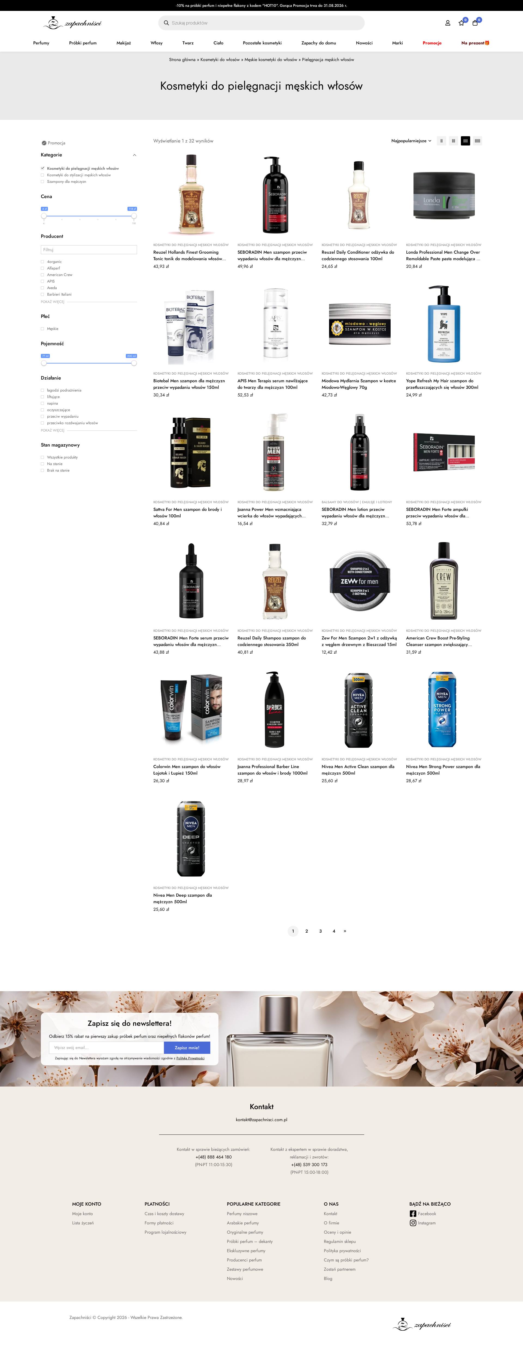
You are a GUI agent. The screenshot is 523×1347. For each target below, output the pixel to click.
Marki (397, 43)
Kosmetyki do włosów (220, 59)
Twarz (188, 43)
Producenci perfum (244, 1260)
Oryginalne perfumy (245, 1232)
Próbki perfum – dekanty (250, 1241)
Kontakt (330, 1214)
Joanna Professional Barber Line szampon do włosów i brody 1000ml (273, 769)
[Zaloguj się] (448, 23)
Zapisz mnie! (187, 1048)
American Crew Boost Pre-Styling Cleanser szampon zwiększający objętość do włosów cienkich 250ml (440, 644)
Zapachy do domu (319, 43)
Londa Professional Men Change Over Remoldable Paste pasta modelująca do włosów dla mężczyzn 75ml (443, 258)
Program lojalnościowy (165, 1232)
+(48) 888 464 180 (214, 1157)
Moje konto (82, 1214)
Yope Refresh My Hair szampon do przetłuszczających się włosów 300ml (442, 384)
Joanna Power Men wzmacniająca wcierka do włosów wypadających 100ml (270, 516)
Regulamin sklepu (340, 1241)
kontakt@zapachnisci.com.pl (261, 1120)
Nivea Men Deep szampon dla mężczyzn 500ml (182, 898)
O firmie (331, 1223)
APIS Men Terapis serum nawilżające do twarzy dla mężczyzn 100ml (273, 384)
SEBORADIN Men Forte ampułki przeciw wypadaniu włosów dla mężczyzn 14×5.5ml (437, 516)
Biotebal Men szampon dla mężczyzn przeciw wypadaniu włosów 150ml (189, 384)
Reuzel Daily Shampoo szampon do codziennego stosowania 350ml (272, 641)
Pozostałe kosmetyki (262, 43)
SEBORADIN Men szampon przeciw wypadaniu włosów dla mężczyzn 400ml (272, 258)
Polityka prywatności (342, 1251)
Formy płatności (159, 1223)
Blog (328, 1278)
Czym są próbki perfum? (346, 1260)
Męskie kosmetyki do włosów (271, 59)
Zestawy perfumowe (245, 1269)
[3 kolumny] (453, 140)
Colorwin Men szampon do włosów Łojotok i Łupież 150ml (186, 769)
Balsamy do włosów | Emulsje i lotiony (357, 502)
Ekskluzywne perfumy (246, 1251)
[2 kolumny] (441, 140)
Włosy (157, 43)
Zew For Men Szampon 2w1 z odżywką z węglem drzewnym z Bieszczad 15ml (359, 641)
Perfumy (41, 43)
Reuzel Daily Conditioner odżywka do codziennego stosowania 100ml (358, 255)
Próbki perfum (83, 43)
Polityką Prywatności (191, 1058)
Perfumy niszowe (242, 1214)
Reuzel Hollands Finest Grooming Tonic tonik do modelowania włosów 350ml (187, 258)
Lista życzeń (83, 1223)
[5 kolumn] (477, 140)
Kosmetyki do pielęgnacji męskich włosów (191, 244)
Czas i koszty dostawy (164, 1214)
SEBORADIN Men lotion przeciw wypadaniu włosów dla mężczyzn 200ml (353, 516)
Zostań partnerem (339, 1269)
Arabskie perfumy (243, 1223)
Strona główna (182, 59)
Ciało (218, 43)
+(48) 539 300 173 (309, 1164)
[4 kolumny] (465, 140)
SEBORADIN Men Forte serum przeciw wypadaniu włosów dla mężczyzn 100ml (191, 644)
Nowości (364, 43)
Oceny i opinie (337, 1232)
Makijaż (124, 43)
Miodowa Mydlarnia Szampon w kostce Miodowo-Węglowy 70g (359, 384)
